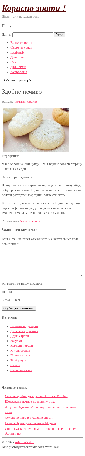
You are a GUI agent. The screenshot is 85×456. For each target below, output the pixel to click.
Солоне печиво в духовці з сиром (29, 417)
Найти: (7, 34)
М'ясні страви (20, 350)
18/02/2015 (8, 101)
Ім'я (4, 291)
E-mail (6, 299)
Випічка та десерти (29, 220)
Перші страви (20, 355)
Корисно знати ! (34, 8)
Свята (14, 62)
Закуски (16, 340)
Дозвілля (17, 57)
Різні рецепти (19, 360)
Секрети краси (21, 47)
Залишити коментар (26, 101)
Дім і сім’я (18, 66)
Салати (15, 365)
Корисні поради (21, 345)
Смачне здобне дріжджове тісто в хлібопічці (36, 396)
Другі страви (19, 335)
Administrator (24, 442)
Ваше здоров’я (21, 42)
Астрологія (18, 71)
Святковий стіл (21, 370)
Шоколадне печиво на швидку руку (30, 401)
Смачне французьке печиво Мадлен (30, 423)
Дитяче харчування (24, 331)
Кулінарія (17, 52)
